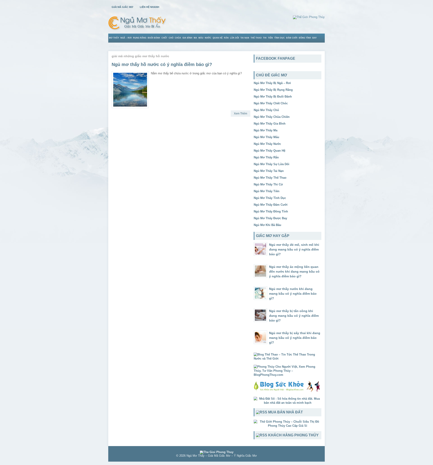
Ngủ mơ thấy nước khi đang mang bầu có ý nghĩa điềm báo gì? (293, 293)
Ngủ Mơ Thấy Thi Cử (268, 184)
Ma (195, 38)
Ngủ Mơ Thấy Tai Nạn (269, 171)
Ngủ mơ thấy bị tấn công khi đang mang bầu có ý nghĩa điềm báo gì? (294, 315)
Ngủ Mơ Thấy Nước (267, 144)
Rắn (226, 38)
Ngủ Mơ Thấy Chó (266, 110)
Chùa (178, 38)
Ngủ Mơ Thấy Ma (265, 130)
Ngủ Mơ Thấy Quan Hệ (269, 150)
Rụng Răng (139, 38)
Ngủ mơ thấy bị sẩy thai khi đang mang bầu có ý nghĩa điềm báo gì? (294, 337)
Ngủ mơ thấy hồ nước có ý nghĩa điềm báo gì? (162, 64)
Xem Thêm (240, 113)
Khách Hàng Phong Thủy (293, 435)
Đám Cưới (291, 38)
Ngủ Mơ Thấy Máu (266, 137)
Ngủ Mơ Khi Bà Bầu (267, 225)
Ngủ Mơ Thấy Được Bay (270, 218)
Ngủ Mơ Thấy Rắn (266, 157)
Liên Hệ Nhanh (149, 7)
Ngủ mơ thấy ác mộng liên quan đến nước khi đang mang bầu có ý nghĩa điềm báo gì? (294, 271)
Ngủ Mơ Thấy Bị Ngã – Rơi (272, 83)
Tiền (270, 38)
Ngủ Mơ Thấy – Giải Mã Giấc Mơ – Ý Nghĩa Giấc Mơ (222, 455)
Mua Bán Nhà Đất (285, 412)
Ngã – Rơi (126, 38)
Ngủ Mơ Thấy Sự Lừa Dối (271, 164)
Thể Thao (256, 38)
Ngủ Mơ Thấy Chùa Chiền (272, 117)
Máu (200, 38)
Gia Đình (187, 38)
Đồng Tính (305, 38)
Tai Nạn (244, 38)
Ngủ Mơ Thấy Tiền (266, 191)
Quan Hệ (218, 38)
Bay (314, 38)
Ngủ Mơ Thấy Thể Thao (270, 177)
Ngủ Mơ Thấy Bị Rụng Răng (273, 89)
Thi (265, 38)
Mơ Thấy (114, 38)
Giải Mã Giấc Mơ (122, 7)
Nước (208, 38)
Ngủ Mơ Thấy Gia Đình (270, 123)
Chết (164, 38)
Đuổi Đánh (154, 38)
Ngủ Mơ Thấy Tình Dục (270, 198)
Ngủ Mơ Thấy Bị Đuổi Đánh (273, 96)
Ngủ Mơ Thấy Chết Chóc (271, 103)
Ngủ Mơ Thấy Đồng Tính (271, 211)
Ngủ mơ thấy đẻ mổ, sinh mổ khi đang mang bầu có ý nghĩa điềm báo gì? (294, 249)
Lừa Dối (234, 38)
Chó (171, 38)
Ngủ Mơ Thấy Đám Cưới (271, 204)
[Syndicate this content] (261, 412)
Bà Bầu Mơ (115, 47)
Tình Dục (279, 38)
